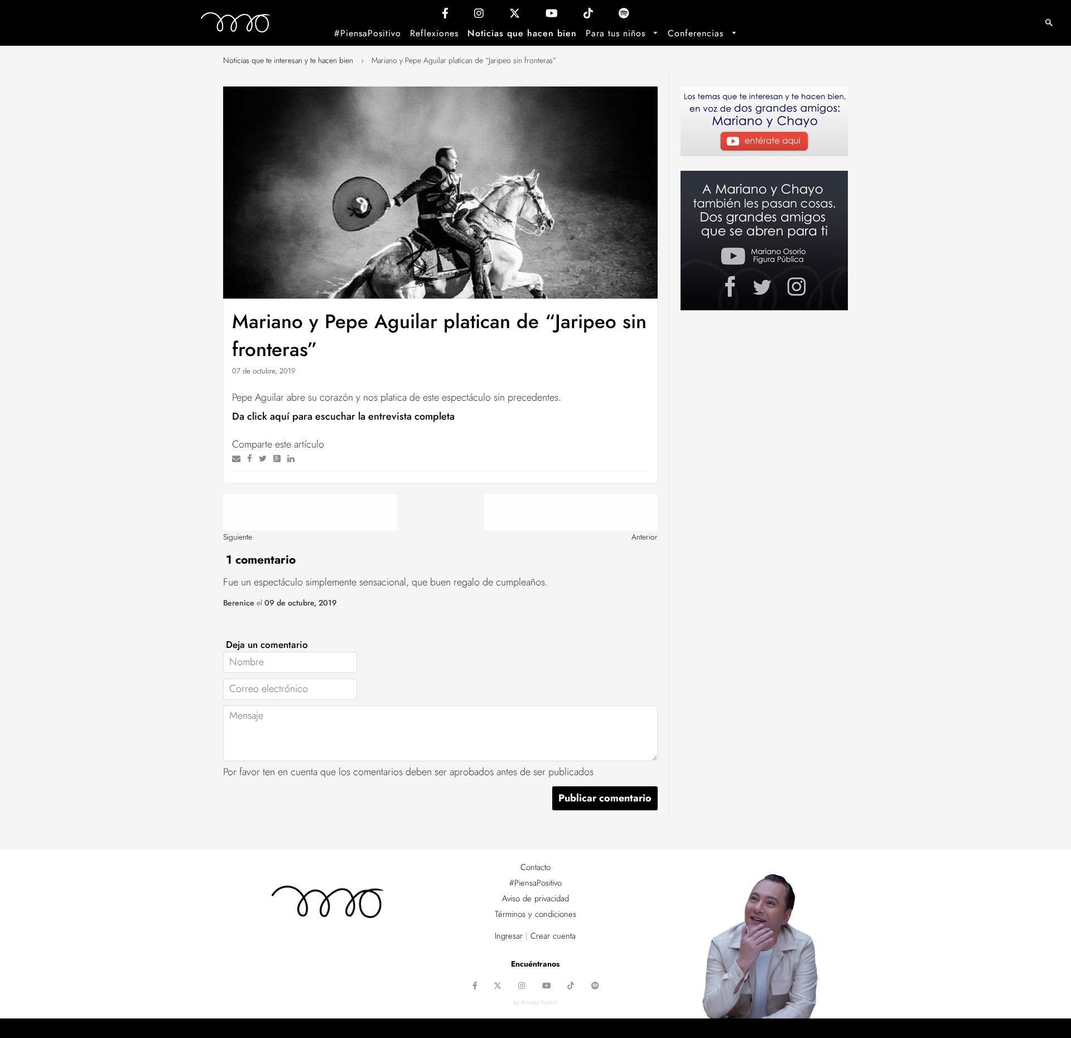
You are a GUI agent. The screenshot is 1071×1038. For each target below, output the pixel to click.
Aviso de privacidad (535, 898)
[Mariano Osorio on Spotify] (624, 16)
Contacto (535, 867)
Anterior (644, 536)
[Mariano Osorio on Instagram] (479, 16)
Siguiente (237, 536)
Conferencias (697, 33)
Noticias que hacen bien (522, 33)
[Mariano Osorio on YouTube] (551, 16)
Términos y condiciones (535, 914)
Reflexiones (434, 33)
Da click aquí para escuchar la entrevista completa (343, 416)
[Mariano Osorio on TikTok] (588, 16)
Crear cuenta (553, 936)
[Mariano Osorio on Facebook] (445, 16)
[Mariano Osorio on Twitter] (514, 16)
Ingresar (509, 936)
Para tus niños (617, 33)
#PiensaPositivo (367, 33)
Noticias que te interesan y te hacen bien (288, 60)
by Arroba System (535, 1002)
